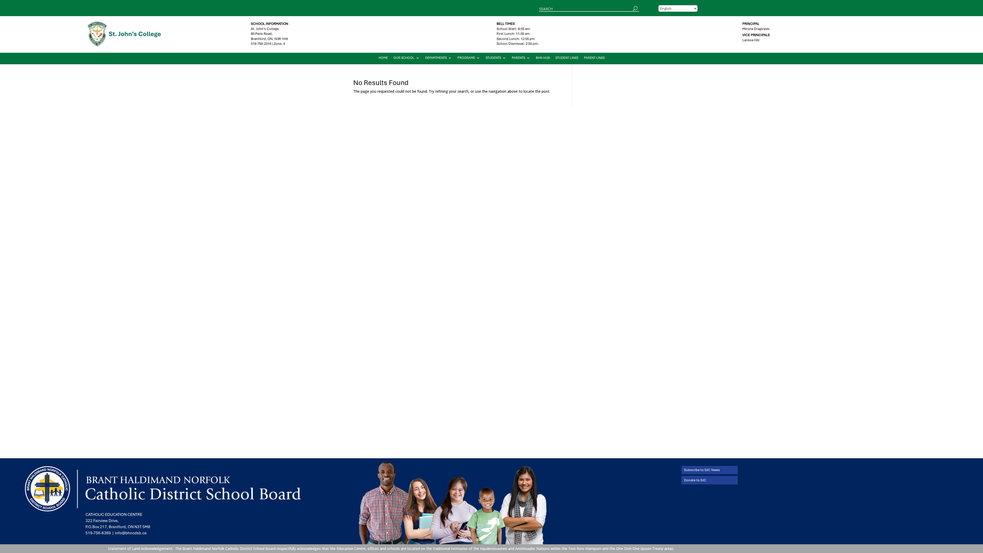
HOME (383, 58)
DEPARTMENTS (436, 58)
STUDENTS (493, 58)
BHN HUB (543, 58)
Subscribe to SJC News (702, 470)
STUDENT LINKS (566, 58)
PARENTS (518, 58)
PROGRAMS (466, 58)
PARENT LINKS (594, 58)
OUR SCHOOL (403, 58)
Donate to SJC (695, 480)
